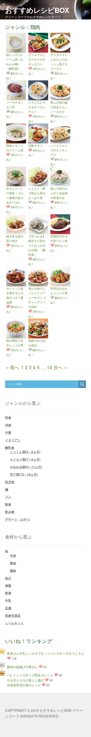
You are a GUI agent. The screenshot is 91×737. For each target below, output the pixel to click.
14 (49, 367)
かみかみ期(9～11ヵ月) (26, 467)
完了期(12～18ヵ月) (24, 474)
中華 (8, 432)
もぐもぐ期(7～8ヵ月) (25, 459)
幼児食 (9, 482)
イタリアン (13, 440)
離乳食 (9, 447)
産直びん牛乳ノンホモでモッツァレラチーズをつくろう (45, 653)
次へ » (60, 367)
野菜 (8, 593)
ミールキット (14, 623)
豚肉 (13, 563)
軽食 (8, 504)
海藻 (8, 585)
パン (8, 496)
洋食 (8, 425)
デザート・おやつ (17, 519)
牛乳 (8, 600)
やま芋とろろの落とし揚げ (25, 680)
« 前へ (13, 367)
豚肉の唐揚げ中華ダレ (22, 667)
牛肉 (13, 555)
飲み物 (9, 511)
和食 (8, 417)
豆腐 (8, 608)
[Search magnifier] (82, 384)
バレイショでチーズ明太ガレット (30, 675)
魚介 (8, 578)
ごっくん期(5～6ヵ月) (25, 452)
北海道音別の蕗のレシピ (24, 685)
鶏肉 (13, 570)
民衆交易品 (13, 615)
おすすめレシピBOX (37, 10)
